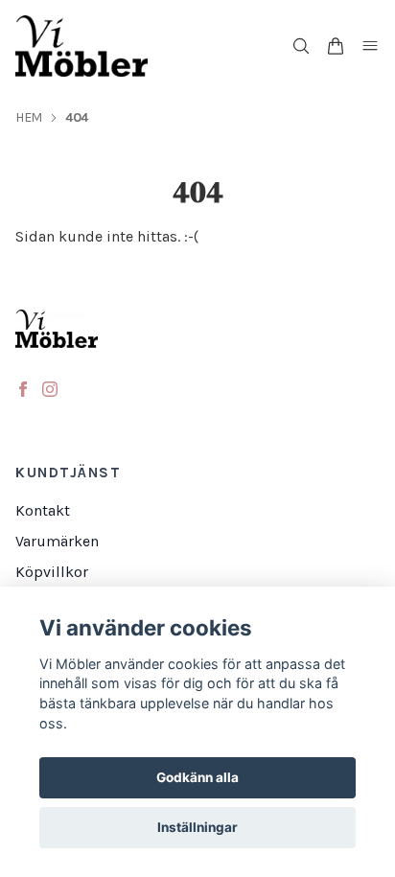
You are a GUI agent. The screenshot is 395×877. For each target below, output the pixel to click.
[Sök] (301, 46)
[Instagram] (50, 389)
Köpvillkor (51, 572)
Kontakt (42, 510)
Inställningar (197, 827)
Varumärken (57, 541)
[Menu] (370, 46)
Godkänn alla (197, 777)
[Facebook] (23, 389)
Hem (28, 117)
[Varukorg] (335, 46)
